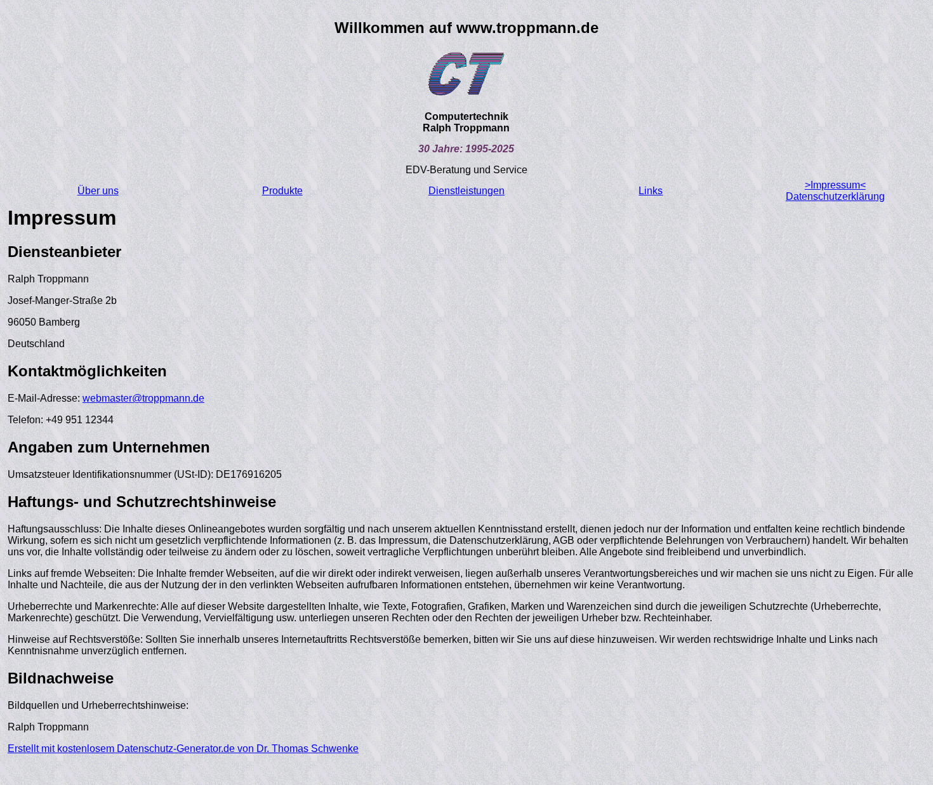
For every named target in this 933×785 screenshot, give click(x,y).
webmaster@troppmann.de (143, 398)
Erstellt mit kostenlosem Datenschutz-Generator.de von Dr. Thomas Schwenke (183, 748)
